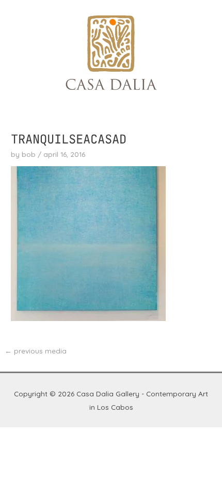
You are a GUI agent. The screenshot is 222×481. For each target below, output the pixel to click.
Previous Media (36, 350)
